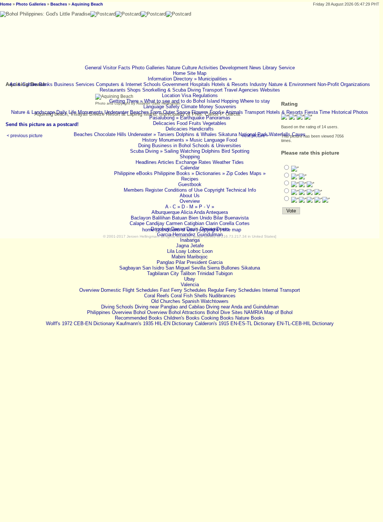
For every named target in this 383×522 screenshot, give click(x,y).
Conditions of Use (183, 190)
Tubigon (224, 273)
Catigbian (194, 223)
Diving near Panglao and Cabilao (169, 307)
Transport (212, 90)
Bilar (218, 218)
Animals (234, 112)
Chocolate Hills (110, 134)
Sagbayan (130, 268)
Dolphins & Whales (196, 134)
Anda (199, 212)
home (148, 229)
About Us (190, 195)
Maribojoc (197, 257)
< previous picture (25, 135)
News (255, 67)
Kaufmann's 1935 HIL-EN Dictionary (154, 323)
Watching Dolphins (200, 151)
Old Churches (165, 301)
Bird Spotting (235, 151)
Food (182, 123)
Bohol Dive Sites (225, 312)
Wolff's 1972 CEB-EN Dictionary (80, 323)
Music (196, 140)
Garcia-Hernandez (176, 234)
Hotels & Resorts (230, 84)
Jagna (182, 245)
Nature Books (249, 318)
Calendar (189, 168)
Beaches (58, 4)
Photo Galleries (31, 4)
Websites (270, 90)
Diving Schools (117, 307)
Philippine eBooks (133, 173)
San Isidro (153, 268)
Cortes (243, 223)
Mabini (178, 257)
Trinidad (205, 273)
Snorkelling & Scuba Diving (171, 90)
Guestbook (190, 184)
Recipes (190, 179)
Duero (222, 229)
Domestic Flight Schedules (130, 290)
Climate (189, 106)
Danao (178, 229)
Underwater (116, 112)
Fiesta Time (317, 112)
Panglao (165, 262)
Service (287, 67)
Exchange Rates (193, 162)
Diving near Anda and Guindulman (242, 307)
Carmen (174, 223)
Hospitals (200, 84)
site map (232, 229)
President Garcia (205, 262)
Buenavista (236, 218)
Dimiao (207, 229)
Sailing (171, 151)
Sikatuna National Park (242, 134)
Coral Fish (182, 295)
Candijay (155, 223)
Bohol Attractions (187, 312)
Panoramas (218, 117)
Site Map (196, 73)
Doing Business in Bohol (164, 145)
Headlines (146, 162)
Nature (173, 67)
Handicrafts (201, 129)
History (149, 140)
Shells (200, 295)
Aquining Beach (87, 4)
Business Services (74, 84)
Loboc (194, 251)
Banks (46, 84)
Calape (137, 223)
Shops (134, 90)
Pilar (180, 262)
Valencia (190, 284)
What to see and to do (168, 101)
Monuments (90, 112)
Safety (173, 106)
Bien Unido (200, 218)
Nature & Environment (292, 84)
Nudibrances (222, 295)
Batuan (179, 218)
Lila (170, 251)
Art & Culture (23, 84)
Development (234, 67)
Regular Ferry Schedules (234, 290)
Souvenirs (225, 106)
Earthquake (192, 117)
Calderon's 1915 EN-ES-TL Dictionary (235, 323)
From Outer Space (170, 112)
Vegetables (214, 123)
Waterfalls (279, 134)
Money (206, 106)
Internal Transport (281, 290)
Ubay (189, 279)
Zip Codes (237, 173)
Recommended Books (138, 318)
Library (270, 67)
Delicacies (164, 123)
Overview (190, 201)
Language (153, 106)
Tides (238, 162)
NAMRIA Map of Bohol (268, 312)
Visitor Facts (116, 67)
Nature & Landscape (33, 112)
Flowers (200, 112)
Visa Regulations (199, 95)
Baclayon (141, 218)
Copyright (214, 190)
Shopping (190, 156)
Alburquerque (165, 212)
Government (175, 84)
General (93, 67)
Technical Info (241, 190)
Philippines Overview (109, 312)
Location (171, 95)
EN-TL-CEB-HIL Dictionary (305, 323)
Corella (226, 223)
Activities (208, 67)
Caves (299, 134)
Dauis (192, 229)
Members (134, 190)
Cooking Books (217, 318)
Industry (258, 84)
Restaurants (113, 90)
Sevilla (198, 268)
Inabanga (190, 240)
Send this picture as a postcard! (42, 124)
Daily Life (66, 112)
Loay (181, 251)
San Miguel (178, 268)
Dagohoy (160, 229)
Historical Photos (350, 112)
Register (154, 190)
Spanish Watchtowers (205, 301)
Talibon (188, 273)
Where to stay (255, 101)
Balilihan (161, 218)
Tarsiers (165, 134)
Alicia (187, 212)
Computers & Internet (119, 84)
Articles (166, 162)
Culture (189, 67)
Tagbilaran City (163, 273)
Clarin (212, 223)
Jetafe (197, 245)
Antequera (217, 212)
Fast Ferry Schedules (183, 290)
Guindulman (210, 234)
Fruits (195, 123)
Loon (207, 251)
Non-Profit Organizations (343, 84)
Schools (152, 84)
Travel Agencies (241, 90)
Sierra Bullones (223, 268)
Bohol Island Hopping (216, 101)
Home (5, 4)
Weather (221, 162)
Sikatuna (250, 268)
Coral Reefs (156, 295)
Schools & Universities (216, 145)
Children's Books (182, 318)
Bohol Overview (150, 312)
